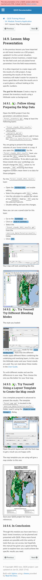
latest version (31, 4)
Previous (10, 29)
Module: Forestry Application (18, 21)
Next (33, 29)
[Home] (4, 19)
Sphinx (14, 574)
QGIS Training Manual (16, 19)
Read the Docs (11, 576)
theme (26, 574)
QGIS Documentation (23, 10)
